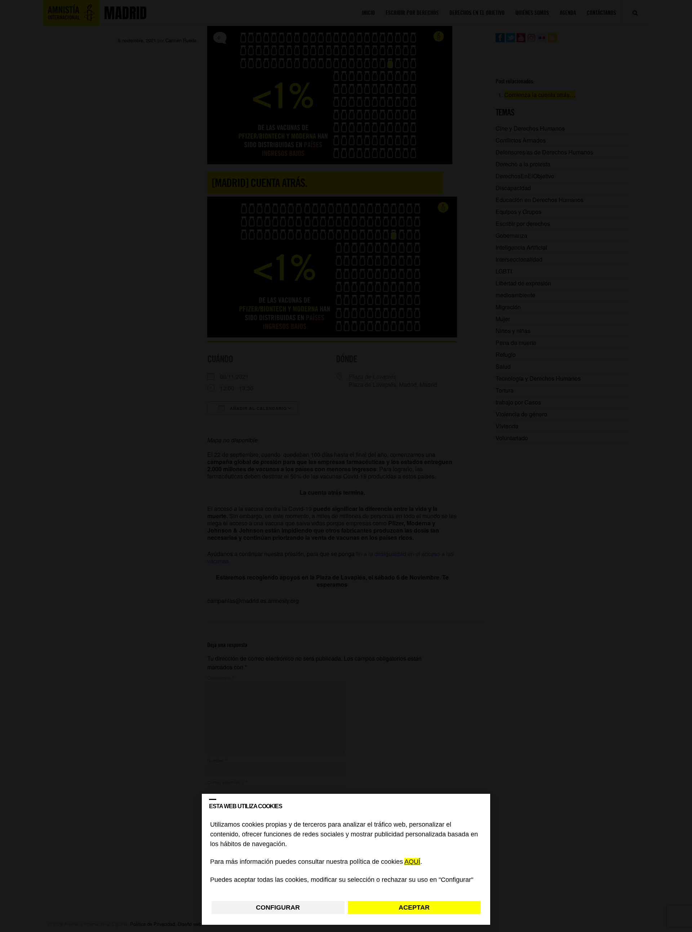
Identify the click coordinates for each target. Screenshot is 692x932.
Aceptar (414, 907)
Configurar (278, 907)
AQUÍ (412, 862)
